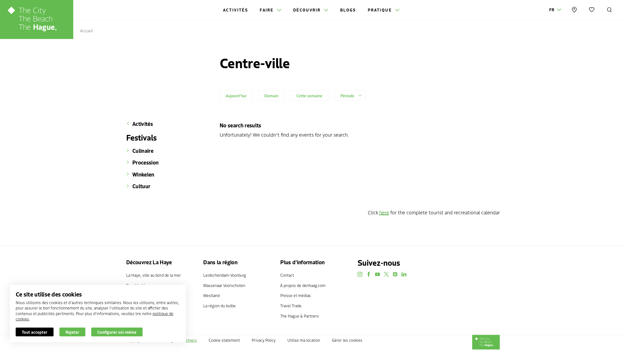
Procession (145, 162)
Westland (211, 295)
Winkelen (143, 174)
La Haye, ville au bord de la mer (153, 275)
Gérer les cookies (347, 340)
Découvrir (307, 10)
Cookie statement (224, 340)
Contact (287, 275)
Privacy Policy (264, 340)
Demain (271, 95)
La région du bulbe (219, 305)
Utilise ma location (303, 340)
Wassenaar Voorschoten (224, 285)
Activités (235, 10)
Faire (267, 10)
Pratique (380, 10)
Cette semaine (309, 95)
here (384, 212)
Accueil (86, 30)
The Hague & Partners (299, 316)
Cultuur (141, 186)
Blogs (348, 10)
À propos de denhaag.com (302, 285)
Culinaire (142, 151)
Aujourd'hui (236, 95)
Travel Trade (291, 305)
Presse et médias (295, 295)
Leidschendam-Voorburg (224, 275)
